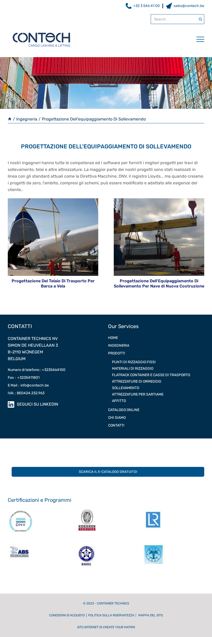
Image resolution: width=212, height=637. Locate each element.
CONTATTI (116, 425)
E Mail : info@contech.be (28, 385)
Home (113, 338)
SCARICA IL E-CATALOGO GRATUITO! (108, 472)
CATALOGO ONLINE (123, 410)
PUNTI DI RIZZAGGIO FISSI (134, 362)
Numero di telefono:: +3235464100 (36, 370)
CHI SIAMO (117, 417)
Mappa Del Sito (150, 615)
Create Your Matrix (119, 627)
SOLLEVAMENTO (125, 388)
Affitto (119, 401)
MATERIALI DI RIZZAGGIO (132, 368)
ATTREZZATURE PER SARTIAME (137, 394)
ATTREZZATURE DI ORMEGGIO (136, 381)
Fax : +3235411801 (24, 377)
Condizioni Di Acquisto (67, 615)
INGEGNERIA (118, 345)
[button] (197, 39)
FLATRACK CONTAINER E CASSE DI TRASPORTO (151, 375)
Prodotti (116, 353)
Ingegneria (26, 119)
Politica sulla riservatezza (111, 615)
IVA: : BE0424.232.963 (26, 393)
